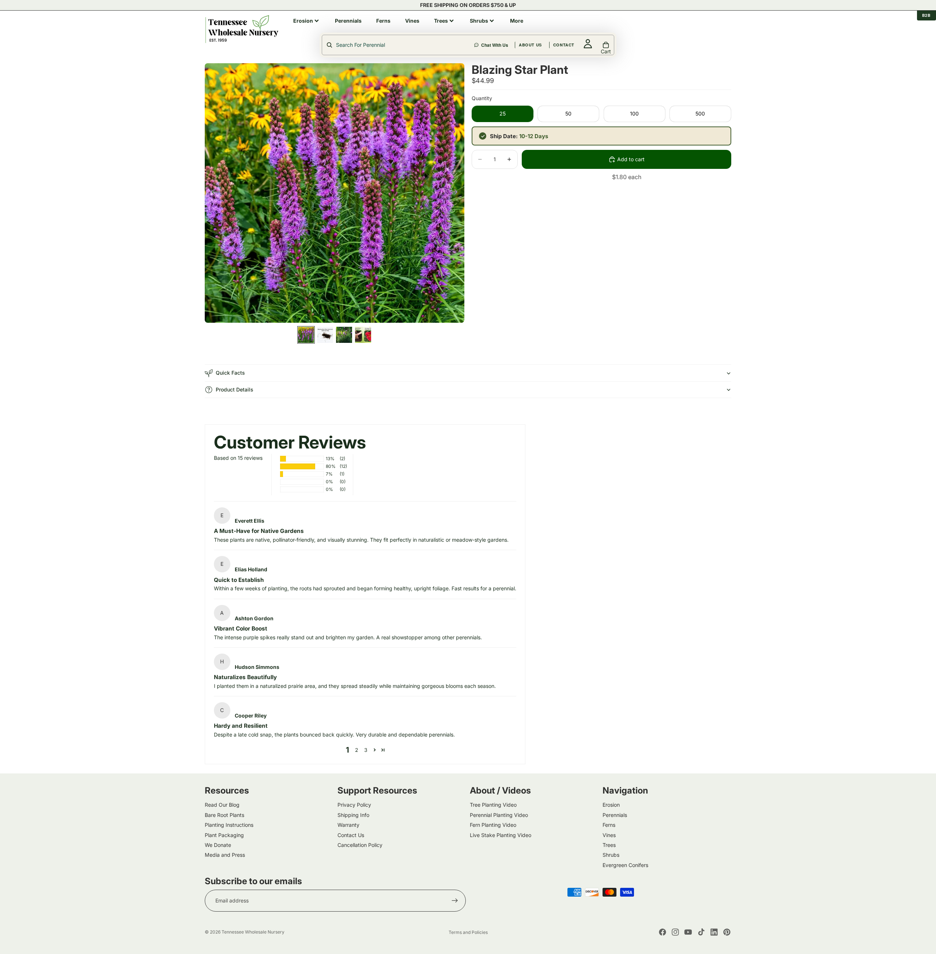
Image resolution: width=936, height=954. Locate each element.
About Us (609, 28)
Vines (609, 835)
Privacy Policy (354, 805)
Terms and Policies (468, 932)
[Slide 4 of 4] (363, 335)
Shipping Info (353, 814)
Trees (609, 844)
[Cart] (726, 29)
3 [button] (365, 750)
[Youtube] (688, 932)
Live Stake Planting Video (500, 835)
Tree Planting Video (493, 805)
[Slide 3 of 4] (344, 335)
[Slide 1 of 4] (306, 335)
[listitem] (307, 21)
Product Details (234, 389)
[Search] (539, 29)
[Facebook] (662, 932)
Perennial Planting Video (499, 814)
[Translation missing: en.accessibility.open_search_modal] (398, 45)
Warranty (348, 825)
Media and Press (225, 855)
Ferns (609, 825)
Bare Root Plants (224, 814)
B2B (926, 15)
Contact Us (350, 835)
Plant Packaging (224, 835)
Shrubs (611, 855)
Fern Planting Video (493, 825)
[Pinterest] (726, 932)
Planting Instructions (229, 825)
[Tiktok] (701, 932)
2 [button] (356, 750)
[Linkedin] (714, 932)
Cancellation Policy (359, 844)
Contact (642, 28)
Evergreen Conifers (625, 865)
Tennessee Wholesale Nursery (253, 932)
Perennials (615, 814)
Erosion (611, 805)
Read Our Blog (222, 805)
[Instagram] (675, 932)
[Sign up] (455, 900)
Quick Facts (230, 373)
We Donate (218, 844)
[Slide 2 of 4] (325, 335)
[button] (374, 750)
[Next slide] (456, 193)
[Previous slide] (213, 193)
